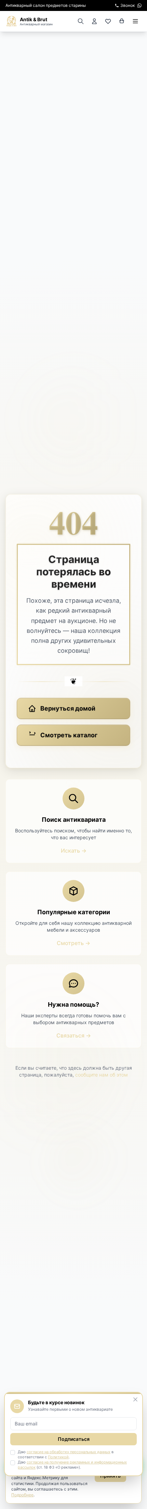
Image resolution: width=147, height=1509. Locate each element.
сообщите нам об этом (101, 1075)
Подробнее (22, 1494)
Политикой (58, 1457)
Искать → (73, 850)
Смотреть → (73, 943)
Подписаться (74, 1439)
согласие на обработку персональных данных (68, 1451)
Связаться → (73, 1035)
